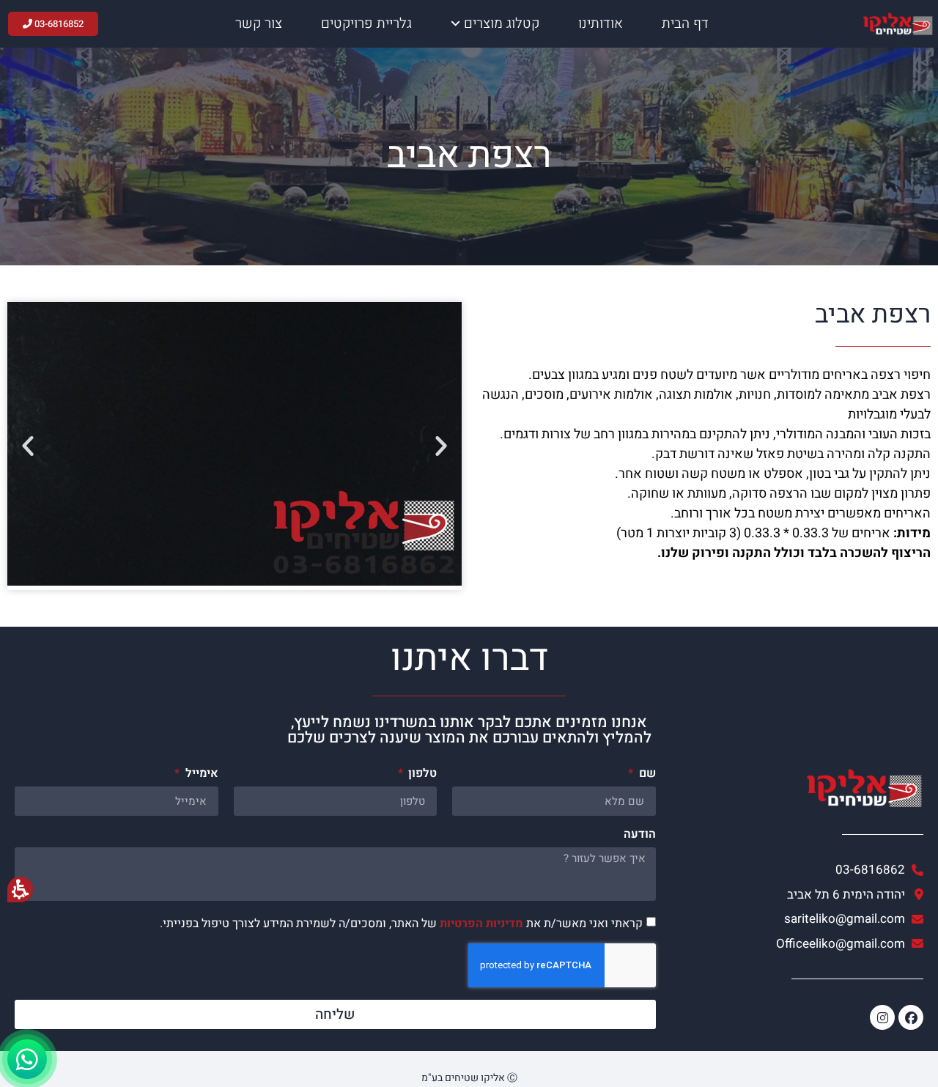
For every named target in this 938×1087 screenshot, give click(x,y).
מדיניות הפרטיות (481, 923)
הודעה (640, 835)
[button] (28, 445)
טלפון (421, 774)
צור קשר (258, 23)
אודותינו (600, 23)
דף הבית (685, 23)
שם (645, 774)
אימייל (200, 774)
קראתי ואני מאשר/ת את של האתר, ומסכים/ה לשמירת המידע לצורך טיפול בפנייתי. (401, 923)
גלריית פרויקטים (366, 23)
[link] (797, 919)
